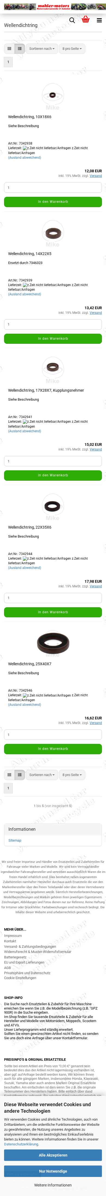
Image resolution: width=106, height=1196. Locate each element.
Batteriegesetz (15, 957)
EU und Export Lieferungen (24, 962)
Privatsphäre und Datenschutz (27, 973)
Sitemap (14, 840)
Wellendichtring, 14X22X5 (29, 254)
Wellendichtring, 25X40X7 (29, 664)
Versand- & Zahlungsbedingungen (30, 946)
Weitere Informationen (53, 1185)
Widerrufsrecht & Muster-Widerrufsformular (37, 952)
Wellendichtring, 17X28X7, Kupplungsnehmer (46, 390)
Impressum (13, 936)
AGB (7, 968)
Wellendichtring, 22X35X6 (29, 527)
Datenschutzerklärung (21, 1144)
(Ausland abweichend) (24, 158)
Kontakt (10, 941)
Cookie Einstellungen (20, 978)
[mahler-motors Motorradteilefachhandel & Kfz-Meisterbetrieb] (53, 7)
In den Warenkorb (53, 202)
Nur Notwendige (53, 1171)
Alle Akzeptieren (53, 1155)
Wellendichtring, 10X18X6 (29, 117)
